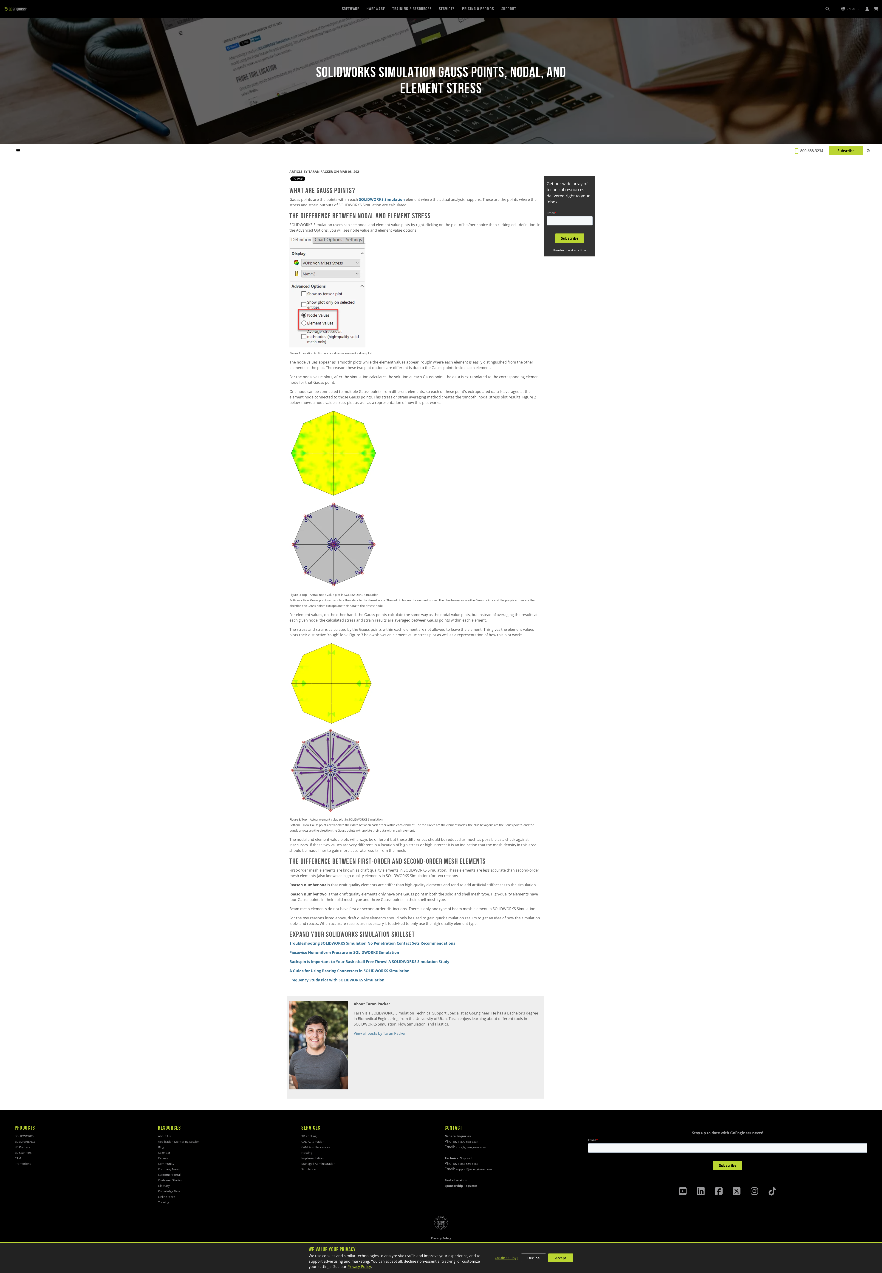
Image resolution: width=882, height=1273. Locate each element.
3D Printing (309, 1136)
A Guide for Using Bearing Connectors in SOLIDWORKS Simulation (349, 970)
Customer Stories (170, 1180)
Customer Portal (169, 1175)
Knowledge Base (169, 1191)
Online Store (166, 1197)
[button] (850, 9)
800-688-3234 (811, 150)
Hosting (306, 1153)
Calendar (164, 1153)
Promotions (23, 1164)
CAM (18, 1158)
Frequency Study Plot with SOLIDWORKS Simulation (336, 980)
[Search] (827, 8)
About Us (164, 1136)
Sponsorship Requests (461, 1186)
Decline (533, 1258)
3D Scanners (23, 1153)
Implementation (312, 1158)
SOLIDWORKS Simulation (382, 199)
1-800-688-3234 (468, 1141)
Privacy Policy (359, 1266)
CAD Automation (312, 1141)
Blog (161, 1147)
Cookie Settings (506, 1258)
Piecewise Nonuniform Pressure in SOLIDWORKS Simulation (344, 952)
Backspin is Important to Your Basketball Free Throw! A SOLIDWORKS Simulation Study (369, 961)
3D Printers (22, 1147)
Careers (163, 1158)
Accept (560, 1258)
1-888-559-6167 (468, 1164)
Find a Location (456, 1180)
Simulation (308, 1169)
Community (166, 1164)
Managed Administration (318, 1164)
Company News (169, 1169)
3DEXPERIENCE (25, 1141)
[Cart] (875, 8)
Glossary (164, 1186)
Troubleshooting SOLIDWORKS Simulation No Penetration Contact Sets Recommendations (372, 943)
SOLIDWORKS (24, 1136)
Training (163, 1202)
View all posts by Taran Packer (380, 1033)
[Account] (867, 8)
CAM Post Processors (315, 1147)
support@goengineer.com (474, 1169)
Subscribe (845, 150)
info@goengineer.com (471, 1147)
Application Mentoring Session (179, 1141)
